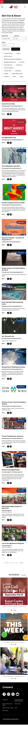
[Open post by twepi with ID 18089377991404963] (14, 591)
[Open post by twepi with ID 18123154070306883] (14, 627)
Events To (16, 35)
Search (3, 42)
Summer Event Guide (8, 104)
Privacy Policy (5, 710)
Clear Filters (6, 49)
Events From (5, 35)
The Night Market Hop (9, 137)
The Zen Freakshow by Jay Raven (12, 436)
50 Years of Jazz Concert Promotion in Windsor (14, 403)
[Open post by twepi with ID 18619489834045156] (14, 661)
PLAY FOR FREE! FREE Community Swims (12, 303)
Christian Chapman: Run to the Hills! (13, 203)
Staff (16, 707)
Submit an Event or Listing (8, 707)
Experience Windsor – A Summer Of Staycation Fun (13, 239)
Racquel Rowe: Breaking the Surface (13, 367)
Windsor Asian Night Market (11, 470)
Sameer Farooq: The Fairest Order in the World (13, 269)
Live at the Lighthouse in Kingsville (13, 543)
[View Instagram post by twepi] (26, 603)
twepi (14, 579)
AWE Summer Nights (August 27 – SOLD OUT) (12, 507)
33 (20, 563)
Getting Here (5, 699)
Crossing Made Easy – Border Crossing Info (19, 700)
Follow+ (24, 575)
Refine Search (15, 49)
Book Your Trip (1, 1)
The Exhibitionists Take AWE (11, 166)
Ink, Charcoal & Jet (8, 336)
